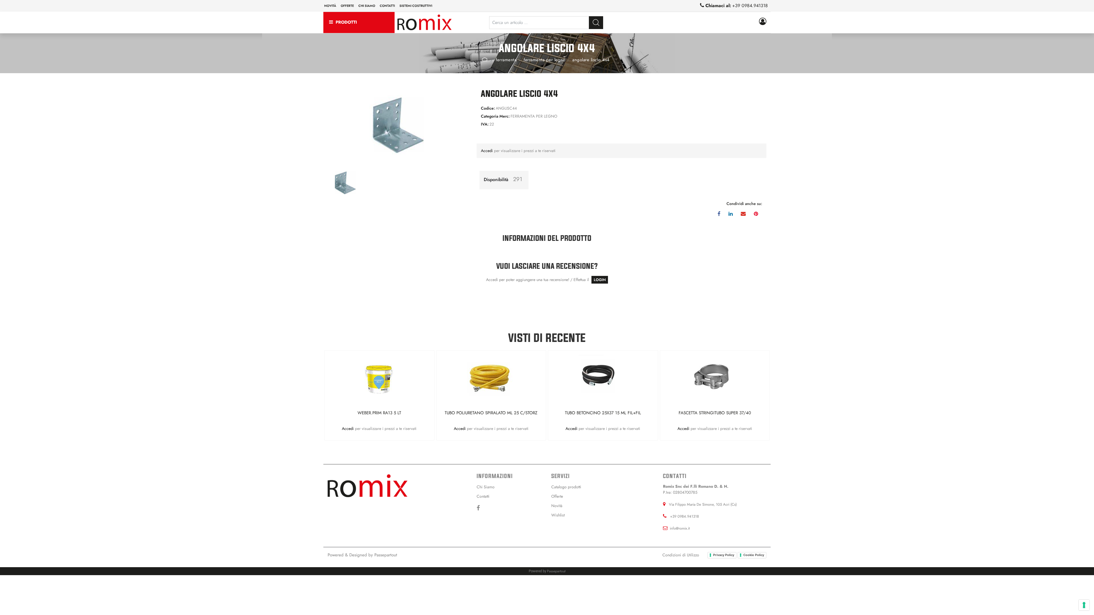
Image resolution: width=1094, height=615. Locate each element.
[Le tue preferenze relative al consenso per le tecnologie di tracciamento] (1084, 605)
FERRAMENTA (506, 60)
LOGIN (600, 279)
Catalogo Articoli (485, 59)
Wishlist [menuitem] (558, 515)
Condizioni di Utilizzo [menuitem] (680, 555)
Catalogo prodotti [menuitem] (566, 487)
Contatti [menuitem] (387, 5)
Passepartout (385, 555)
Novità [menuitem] (330, 5)
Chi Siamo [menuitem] (486, 487)
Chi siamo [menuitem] (366, 5)
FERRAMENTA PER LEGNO (544, 60)
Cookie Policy (753, 555)
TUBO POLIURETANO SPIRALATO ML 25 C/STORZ (491, 413)
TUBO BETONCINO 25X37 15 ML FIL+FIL (603, 413)
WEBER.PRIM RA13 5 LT (379, 413)
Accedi (487, 150)
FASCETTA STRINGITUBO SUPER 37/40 (715, 413)
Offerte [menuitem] (347, 5)
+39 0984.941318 (750, 5)
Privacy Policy (723, 555)
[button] (596, 22)
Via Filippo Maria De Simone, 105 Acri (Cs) (703, 504)
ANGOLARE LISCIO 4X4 (591, 60)
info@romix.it (680, 528)
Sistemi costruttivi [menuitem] (415, 5)
